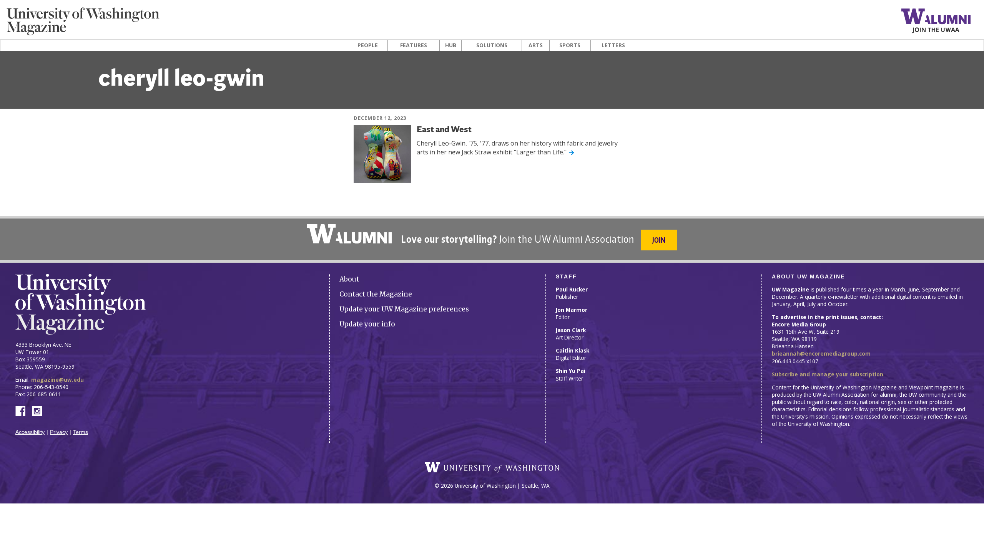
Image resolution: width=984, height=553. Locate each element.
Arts (536, 45)
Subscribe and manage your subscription (827, 374)
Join (658, 239)
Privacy (59, 432)
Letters (613, 45)
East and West (444, 130)
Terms (80, 432)
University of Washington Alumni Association (349, 233)
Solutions (491, 45)
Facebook (23, 410)
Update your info (367, 324)
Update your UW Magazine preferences (404, 309)
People (367, 45)
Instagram (40, 410)
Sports (569, 45)
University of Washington (492, 467)
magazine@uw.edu (57, 379)
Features (413, 45)
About (349, 279)
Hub (450, 45)
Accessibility (30, 432)
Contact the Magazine (375, 294)
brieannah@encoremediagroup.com (821, 353)
